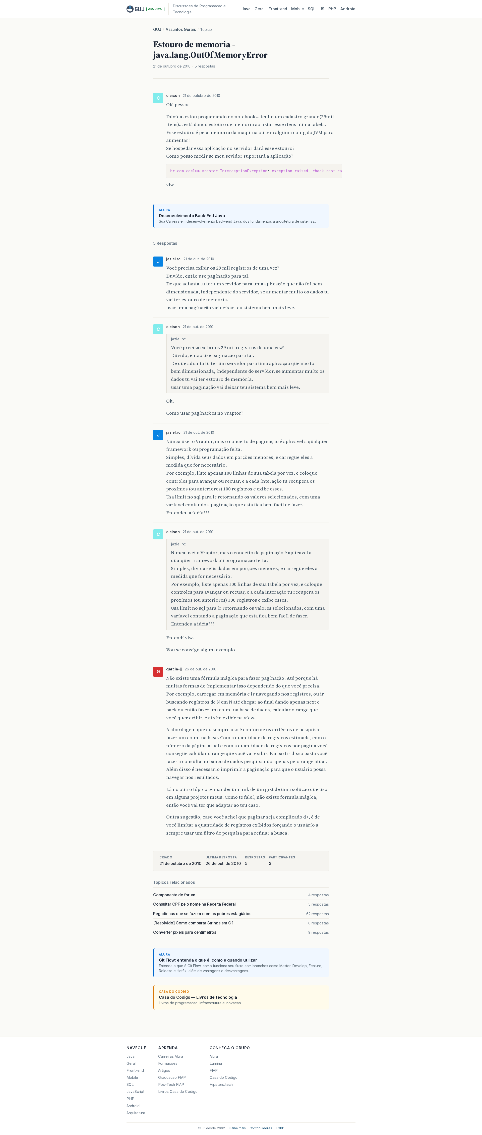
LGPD (280, 1128)
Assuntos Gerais (180, 29)
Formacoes (167, 1063)
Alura (214, 1056)
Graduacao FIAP (172, 1077)
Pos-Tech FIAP (171, 1084)
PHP (332, 9)
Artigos (164, 1070)
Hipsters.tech (221, 1084)
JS (322, 9)
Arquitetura (136, 1113)
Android (347, 9)
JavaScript (135, 1091)
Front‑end (278, 9)
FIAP (214, 1070)
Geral (260, 9)
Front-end (135, 1070)
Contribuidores (261, 1128)
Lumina (216, 1063)
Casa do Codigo (223, 1077)
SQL (312, 9)
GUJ (157, 29)
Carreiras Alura (170, 1056)
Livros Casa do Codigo (178, 1091)
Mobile (297, 9)
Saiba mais (237, 1128)
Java (246, 9)
